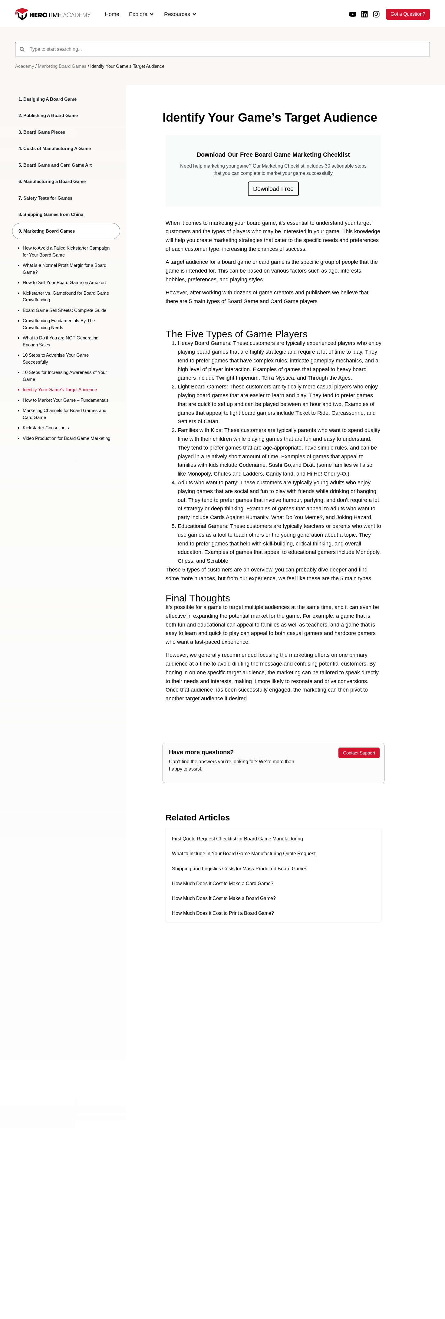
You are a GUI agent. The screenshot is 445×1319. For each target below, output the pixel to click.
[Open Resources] (194, 14)
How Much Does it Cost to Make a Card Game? (222, 883)
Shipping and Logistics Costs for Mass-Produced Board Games (239, 868)
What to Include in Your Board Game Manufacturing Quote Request (243, 853)
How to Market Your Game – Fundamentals (66, 400)
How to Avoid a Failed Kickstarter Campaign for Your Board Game (66, 251)
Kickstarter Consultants (46, 427)
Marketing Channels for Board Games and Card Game (64, 414)
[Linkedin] (364, 14)
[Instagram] (376, 14)
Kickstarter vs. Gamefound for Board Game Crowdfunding (66, 296)
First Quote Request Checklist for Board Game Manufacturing (237, 838)
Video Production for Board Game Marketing (66, 438)
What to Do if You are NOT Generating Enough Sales (60, 341)
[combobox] (222, 49)
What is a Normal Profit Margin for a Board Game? (64, 269)
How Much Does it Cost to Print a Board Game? (223, 913)
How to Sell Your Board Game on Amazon (64, 282)
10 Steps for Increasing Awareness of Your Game (65, 376)
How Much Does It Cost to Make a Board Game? (224, 898)
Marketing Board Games (62, 66)
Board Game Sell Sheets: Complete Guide (64, 310)
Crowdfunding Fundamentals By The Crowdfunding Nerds (59, 324)
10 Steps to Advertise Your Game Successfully (56, 358)
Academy (24, 66)
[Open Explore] (151, 14)
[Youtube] (352, 14)
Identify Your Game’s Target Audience (60, 389)
